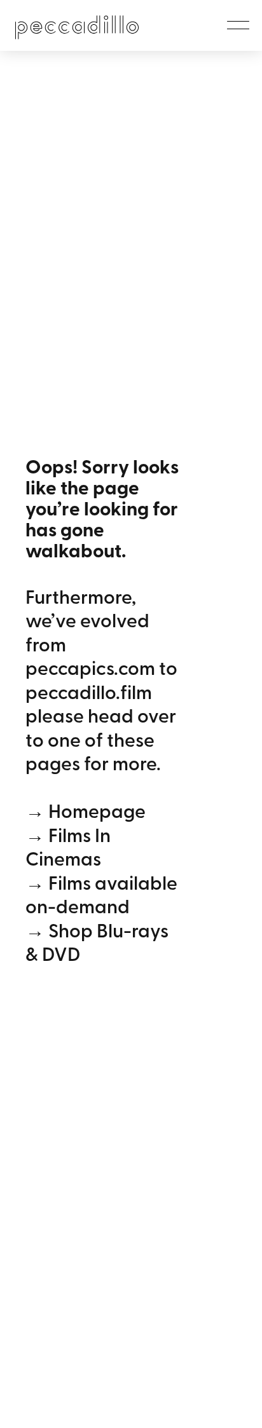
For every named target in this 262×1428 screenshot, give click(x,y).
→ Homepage (85, 810)
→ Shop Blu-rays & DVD (97, 941)
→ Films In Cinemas (68, 846)
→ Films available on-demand (101, 894)
